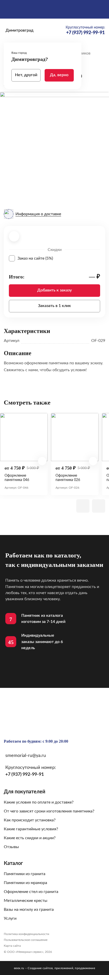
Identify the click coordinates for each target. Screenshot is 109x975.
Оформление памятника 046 (17, 478)
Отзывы (11, 847)
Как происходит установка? (30, 820)
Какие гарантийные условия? (31, 829)
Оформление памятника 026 (68, 478)
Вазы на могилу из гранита (29, 909)
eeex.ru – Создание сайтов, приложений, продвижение (54, 968)
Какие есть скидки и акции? (30, 838)
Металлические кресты (25, 901)
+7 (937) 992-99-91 (24, 774)
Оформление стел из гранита (31, 892)
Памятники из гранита (24, 874)
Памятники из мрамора (25, 883)
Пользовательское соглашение (25, 939)
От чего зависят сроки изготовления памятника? (49, 811)
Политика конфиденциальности (26, 934)
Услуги (10, 918)
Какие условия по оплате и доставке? (39, 802)
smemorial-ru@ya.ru (25, 755)
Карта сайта (12, 945)
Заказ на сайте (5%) (58, 258)
